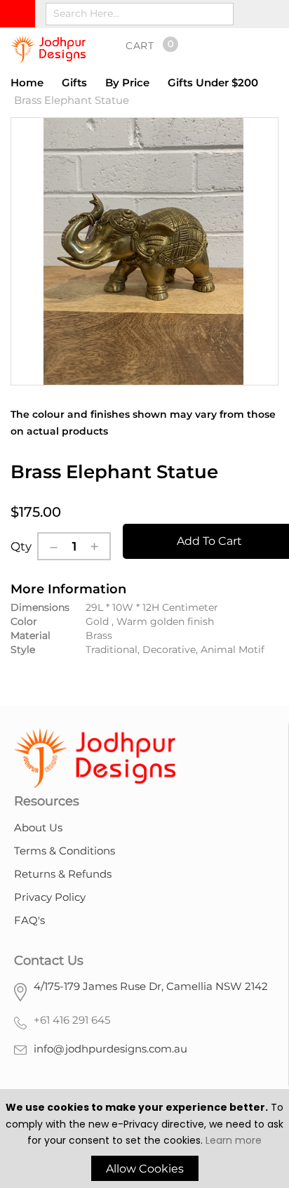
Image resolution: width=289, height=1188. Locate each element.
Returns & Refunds (63, 873)
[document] (144, 1140)
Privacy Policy (50, 897)
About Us (38, 827)
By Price (127, 82)
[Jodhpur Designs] (48, 49)
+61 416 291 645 (72, 1020)
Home (27, 82)
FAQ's (29, 920)
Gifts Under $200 (213, 82)
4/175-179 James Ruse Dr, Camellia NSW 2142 (151, 986)
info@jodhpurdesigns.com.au (110, 1048)
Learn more (234, 1140)
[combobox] (139, 14)
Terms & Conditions (64, 850)
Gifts (74, 82)
